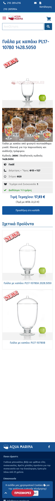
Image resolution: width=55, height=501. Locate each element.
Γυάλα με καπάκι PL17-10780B (27, 342)
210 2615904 (10, 9)
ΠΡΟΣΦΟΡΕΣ (22, 493)
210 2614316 (14, 3)
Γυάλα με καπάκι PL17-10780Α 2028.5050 (27, 283)
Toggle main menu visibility (4, 18)
